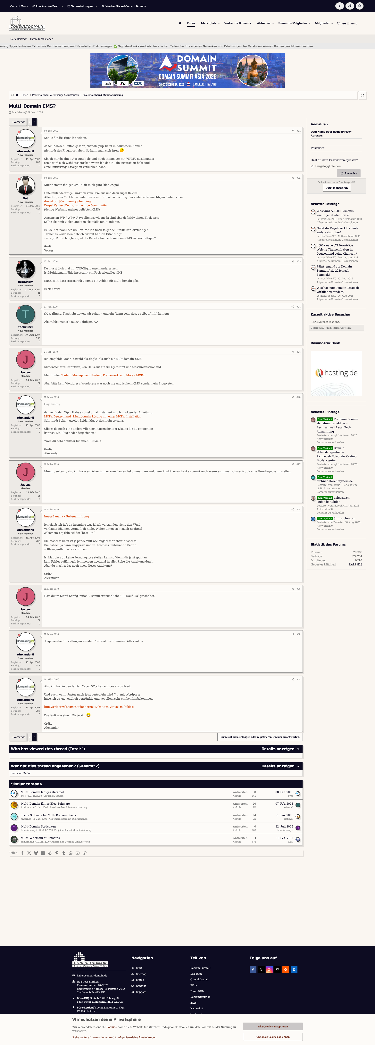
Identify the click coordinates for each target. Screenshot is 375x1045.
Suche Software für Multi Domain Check (48, 815)
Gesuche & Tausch (53, 795)
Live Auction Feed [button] (47, 6)
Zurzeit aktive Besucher (330, 314)
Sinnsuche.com (336, 518)
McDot (27, 773)
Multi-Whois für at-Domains (40, 838)
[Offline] (19, 132)
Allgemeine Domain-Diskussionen (68, 818)
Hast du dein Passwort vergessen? (334, 160)
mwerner (26, 818)
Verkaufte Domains (237, 23)
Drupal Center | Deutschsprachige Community (75, 205)
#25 (299, 351)
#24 (298, 306)
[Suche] (360, 6)
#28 (298, 509)
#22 (298, 177)
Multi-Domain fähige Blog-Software (45, 803)
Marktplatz (208, 23)
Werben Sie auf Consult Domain (125, 6)
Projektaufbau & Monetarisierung (68, 807)
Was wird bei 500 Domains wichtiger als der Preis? (335, 213)
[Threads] (277, 969)
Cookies (111, 1027)
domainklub (28, 841)
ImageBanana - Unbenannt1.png (66, 516)
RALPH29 (355, 564)
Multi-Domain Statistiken (38, 826)
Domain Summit (200, 968)
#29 (298, 588)
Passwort (317, 148)
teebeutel (288, 807)
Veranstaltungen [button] (82, 6)
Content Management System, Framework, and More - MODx (103, 375)
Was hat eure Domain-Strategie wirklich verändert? (338, 290)
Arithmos (26, 807)
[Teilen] (293, 130)
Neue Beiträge (18, 39)
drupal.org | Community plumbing (67, 201)
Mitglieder (322, 23)
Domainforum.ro (200, 997)
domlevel (16, 773)
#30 (299, 634)
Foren (191, 23)
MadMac (17, 112)
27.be (193, 1002)
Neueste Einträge (325, 412)
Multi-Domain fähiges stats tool (42, 792)
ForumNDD (197, 991)
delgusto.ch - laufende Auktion (334, 499)
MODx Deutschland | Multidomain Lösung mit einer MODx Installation (92, 416)
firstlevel (288, 818)
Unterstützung (347, 23)
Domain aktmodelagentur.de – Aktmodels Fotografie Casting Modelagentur (336, 454)
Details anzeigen (278, 748)
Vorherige (19, 122)
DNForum (196, 973)
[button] (219, 23)
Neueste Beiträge (325, 204)
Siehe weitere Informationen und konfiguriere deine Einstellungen (114, 1037)
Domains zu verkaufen (330, 442)
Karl (290, 841)
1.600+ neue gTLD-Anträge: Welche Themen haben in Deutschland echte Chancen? (337, 249)
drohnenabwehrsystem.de (335, 479)
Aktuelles (264, 23)
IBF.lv (193, 985)
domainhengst (29, 830)
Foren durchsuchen (41, 39)
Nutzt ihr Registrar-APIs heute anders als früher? (337, 230)
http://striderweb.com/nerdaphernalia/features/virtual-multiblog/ (89, 707)
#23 (299, 261)
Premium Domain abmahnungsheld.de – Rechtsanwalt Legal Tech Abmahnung (337, 425)
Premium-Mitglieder (292, 23)
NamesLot (196, 1008)
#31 (299, 679)
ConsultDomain (199, 979)
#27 (298, 464)
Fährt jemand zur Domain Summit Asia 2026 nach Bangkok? (334, 270)
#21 (299, 130)
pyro (23, 795)
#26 (298, 397)
